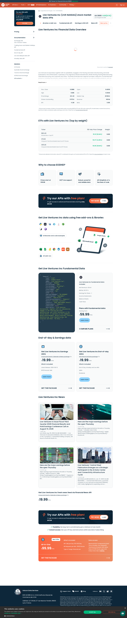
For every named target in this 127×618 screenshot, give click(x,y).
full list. (102, 551)
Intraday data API (19, 58)
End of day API (18, 53)
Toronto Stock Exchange (21, 73)
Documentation (19, 38)
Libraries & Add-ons (49, 23)
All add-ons (47, 256)
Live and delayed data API (22, 56)
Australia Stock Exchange (21, 70)
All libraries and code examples (54, 236)
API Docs (15, 5)
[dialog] (63, 612)
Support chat (67, 591)
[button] (42, 613)
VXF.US (43, 145)
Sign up (122, 5)
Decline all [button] (111, 612)
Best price (103, 23)
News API (94, 23)
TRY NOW (24, 23)
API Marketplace (41, 5)
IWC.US (43, 133)
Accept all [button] (92, 612)
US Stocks (17, 67)
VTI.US (43, 139)
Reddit (77, 591)
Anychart (110, 67)
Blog (84, 591)
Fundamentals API (19, 50)
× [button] (125, 608)
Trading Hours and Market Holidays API (24, 46)
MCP (31, 5)
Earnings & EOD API (81, 23)
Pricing (16, 32)
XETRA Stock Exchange (21, 75)
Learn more (75, 1)
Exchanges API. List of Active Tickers (20, 41)
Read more (78, 611)
